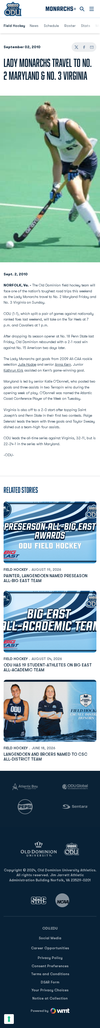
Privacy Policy (50, 958)
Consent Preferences (50, 966)
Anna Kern (63, 364)
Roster (70, 26)
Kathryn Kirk (13, 370)
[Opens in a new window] (38, 900)
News (34, 26)
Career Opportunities (50, 948)
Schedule (51, 26)
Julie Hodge (27, 364)
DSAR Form (50, 982)
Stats (85, 26)
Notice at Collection (50, 998)
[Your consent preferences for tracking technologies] (9, 1019)
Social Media (50, 938)
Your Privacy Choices (50, 990)
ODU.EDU (50, 928)
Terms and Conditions (50, 974)
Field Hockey (16, 569)
